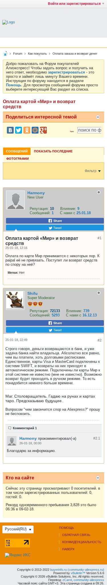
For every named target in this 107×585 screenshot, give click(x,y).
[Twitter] (18, 130)
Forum (17, 53)
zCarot (67, 580)
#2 (100, 340)
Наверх (68, 549)
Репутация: (39, 208)
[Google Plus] (43, 130)
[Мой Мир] (35, 130)
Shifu (32, 293)
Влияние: (68, 208)
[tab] (17, 151)
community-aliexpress (89, 580)
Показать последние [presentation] (53, 151)
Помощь (66, 527)
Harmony (36, 193)
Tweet (57, 227)
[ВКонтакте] (10, 130)
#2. (96, 438)
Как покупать (37, 53)
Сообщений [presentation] (17, 151)
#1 (100, 238)
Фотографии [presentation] (17, 158)
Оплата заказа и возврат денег (75, 53)
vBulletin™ (78, 573)
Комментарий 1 (25, 428)
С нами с (68, 213)
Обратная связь (76, 535)
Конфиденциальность (81, 542)
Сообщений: (40, 213)
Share (57, 220)
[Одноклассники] (26, 130)
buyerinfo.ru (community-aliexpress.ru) (77, 569)
